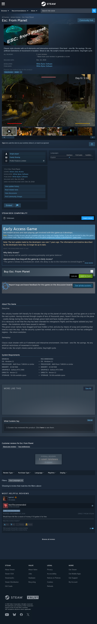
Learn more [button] (87, 218)
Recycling (32, 582)
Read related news (11, 190)
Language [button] (38, 473)
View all (90, 420)
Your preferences (24, 447)
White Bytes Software (44, 64)
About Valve (32, 570)
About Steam (10, 570)
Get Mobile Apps (75, 574)
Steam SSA (9, 574)
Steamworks (9, 578)
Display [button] (62, 473)
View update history (12, 186)
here (42, 428)
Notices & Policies (54, 578)
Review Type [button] (8, 473)
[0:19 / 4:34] (48, 100)
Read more (89, 263)
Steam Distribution (12, 582)
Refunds (50, 586)
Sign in (4, 143)
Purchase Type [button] (23, 473)
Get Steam (73, 570)
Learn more (77, 237)
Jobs (30, 574)
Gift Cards (9, 586)
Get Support (73, 578)
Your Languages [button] (15, 480)
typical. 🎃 (12, 497)
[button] (5, 11)
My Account (73, 582)
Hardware (31, 578)
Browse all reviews (48, 539)
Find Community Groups (13, 196)
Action (17, 72)
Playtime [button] (51, 473)
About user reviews (9, 447)
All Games (5, 17)
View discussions (11, 193)
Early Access (9, 72)
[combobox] (66, 11)
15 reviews (11, 500)
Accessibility (51, 574)
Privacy (50, 570)
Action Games (16, 17)
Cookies (50, 582)
